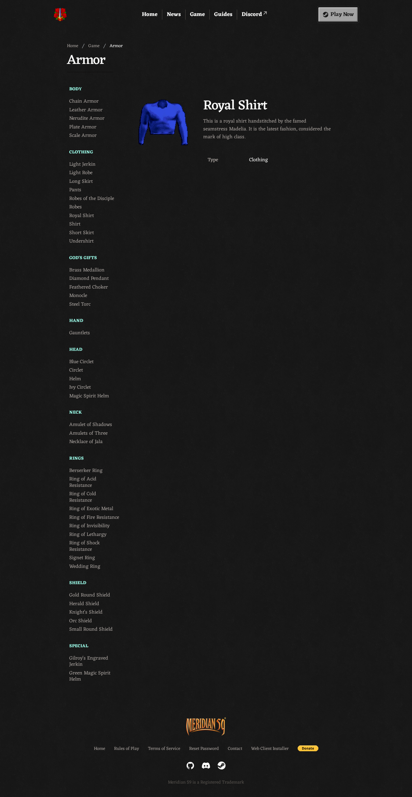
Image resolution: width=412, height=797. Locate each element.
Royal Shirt (81, 215)
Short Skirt (81, 233)
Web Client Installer (270, 748)
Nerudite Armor (87, 118)
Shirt (74, 224)
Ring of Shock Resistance (84, 546)
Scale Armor (83, 135)
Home (150, 15)
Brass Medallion (87, 270)
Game (197, 15)
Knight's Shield (86, 612)
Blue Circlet (81, 362)
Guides (223, 15)
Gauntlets (79, 333)
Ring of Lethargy (88, 534)
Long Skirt (81, 181)
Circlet (76, 370)
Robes (75, 207)
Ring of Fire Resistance (94, 517)
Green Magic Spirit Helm (89, 676)
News (174, 15)
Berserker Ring (86, 470)
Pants (75, 190)
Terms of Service (164, 748)
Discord (252, 15)
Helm (75, 379)
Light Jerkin (82, 164)
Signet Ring (82, 558)
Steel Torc (80, 304)
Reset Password (204, 748)
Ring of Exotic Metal (91, 509)
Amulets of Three (88, 433)
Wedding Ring (84, 566)
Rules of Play (126, 748)
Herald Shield (84, 604)
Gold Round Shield (89, 595)
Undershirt (81, 241)
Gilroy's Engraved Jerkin (88, 661)
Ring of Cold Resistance (82, 497)
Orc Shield (80, 621)
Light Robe (80, 173)
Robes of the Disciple (91, 198)
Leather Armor (86, 110)
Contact (235, 748)
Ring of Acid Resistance (82, 482)
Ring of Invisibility (89, 526)
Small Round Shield (91, 629)
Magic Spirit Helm (89, 396)
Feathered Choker (88, 287)
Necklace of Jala (86, 441)
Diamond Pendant (89, 278)
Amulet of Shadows (90, 424)
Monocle (78, 295)
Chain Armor (84, 101)
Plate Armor (82, 127)
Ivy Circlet (80, 387)
